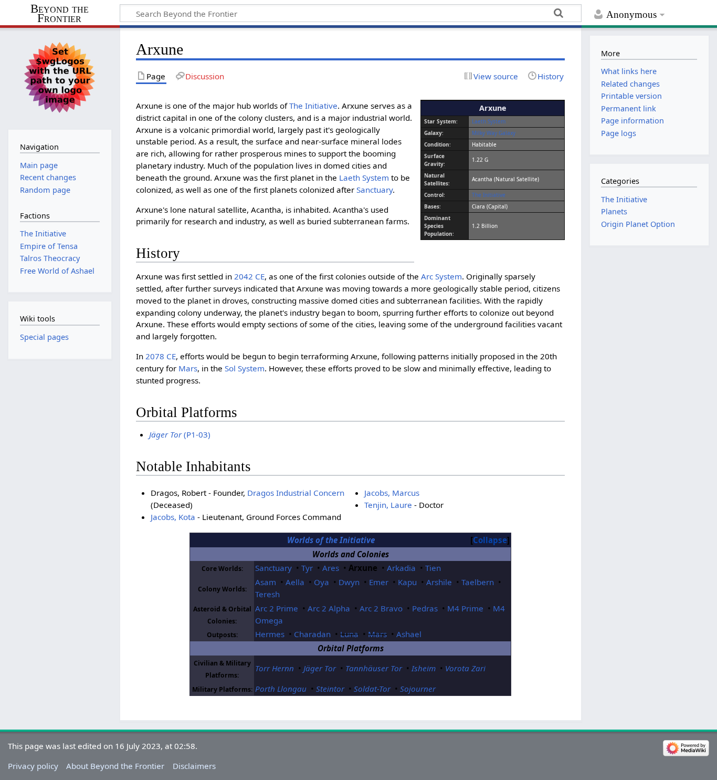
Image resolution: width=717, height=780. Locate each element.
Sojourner (418, 688)
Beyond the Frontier (59, 13)
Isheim (424, 668)
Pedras (425, 608)
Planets (614, 211)
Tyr (307, 568)
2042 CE (249, 276)
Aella (295, 582)
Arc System (441, 276)
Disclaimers (194, 766)
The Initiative (488, 195)
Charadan (312, 634)
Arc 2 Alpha (329, 608)
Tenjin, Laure (388, 505)
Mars (187, 368)
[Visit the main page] (59, 77)
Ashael (408, 634)
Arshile (439, 582)
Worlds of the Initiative (331, 540)
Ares (330, 568)
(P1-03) (179, 434)
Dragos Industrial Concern (295, 492)
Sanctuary (374, 189)
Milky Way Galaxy (493, 133)
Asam (265, 582)
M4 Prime (465, 608)
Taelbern (477, 582)
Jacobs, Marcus (391, 492)
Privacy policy (33, 766)
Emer (378, 582)
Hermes (269, 634)
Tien (433, 568)
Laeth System (488, 121)
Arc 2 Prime (276, 608)
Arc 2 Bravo (381, 608)
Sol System (245, 368)
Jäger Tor (319, 668)
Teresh (267, 594)
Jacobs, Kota (173, 517)
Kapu (407, 582)
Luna (349, 634)
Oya (321, 582)
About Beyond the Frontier (115, 766)
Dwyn (349, 582)
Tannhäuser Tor (373, 668)
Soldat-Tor (372, 688)
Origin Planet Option (638, 224)
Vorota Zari (465, 668)
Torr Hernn (274, 668)
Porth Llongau (281, 688)
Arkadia (401, 568)
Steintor (330, 688)
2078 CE (160, 356)
